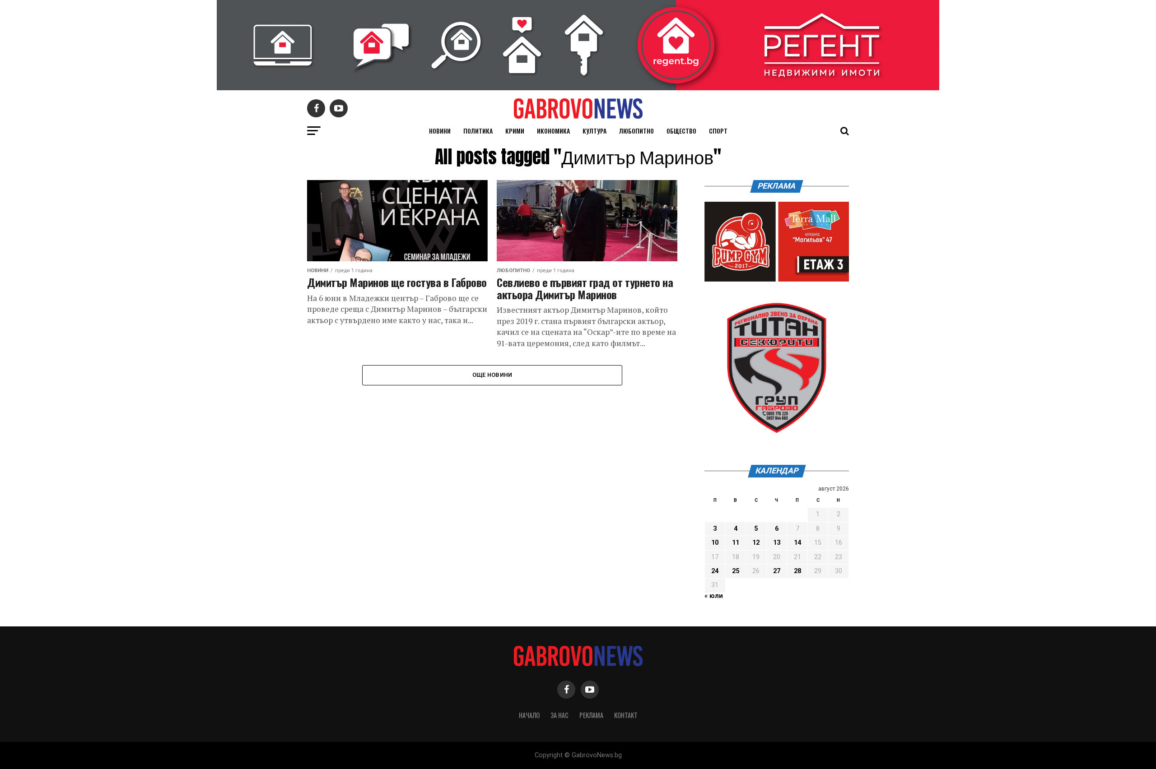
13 (776, 543)
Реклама (591, 715)
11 (735, 543)
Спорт (718, 130)
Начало (529, 715)
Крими (514, 130)
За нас (559, 715)
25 (735, 571)
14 (797, 543)
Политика (478, 130)
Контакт (626, 715)
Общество (681, 130)
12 (756, 543)
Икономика (553, 130)
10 (714, 543)
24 (714, 571)
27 (776, 571)
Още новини (492, 374)
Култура (594, 130)
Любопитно (636, 130)
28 (797, 571)
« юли (713, 596)
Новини (440, 130)
